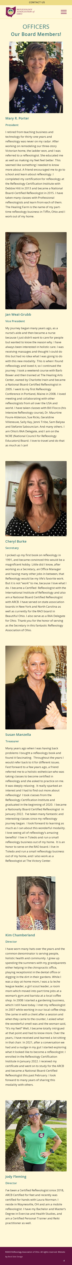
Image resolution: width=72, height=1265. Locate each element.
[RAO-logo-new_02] (29, 12)
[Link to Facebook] (64, 1260)
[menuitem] (36, 2)
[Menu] (62, 12)
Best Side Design (15, 1256)
